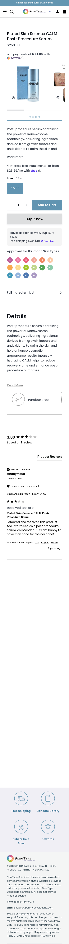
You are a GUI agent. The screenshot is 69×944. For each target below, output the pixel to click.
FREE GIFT (34, 117)
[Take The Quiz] (48, 11)
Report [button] (45, 542)
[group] (34, 437)
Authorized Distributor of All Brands (34, 2)
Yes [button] (37, 542)
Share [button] (54, 542)
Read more (15, 157)
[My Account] (56, 11)
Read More (15, 385)
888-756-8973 (25, 901)
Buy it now (34, 218)
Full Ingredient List (20, 292)
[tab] (49, 457)
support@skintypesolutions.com (34, 907)
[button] (34, 56)
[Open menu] (3, 11)
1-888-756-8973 (28, 913)
